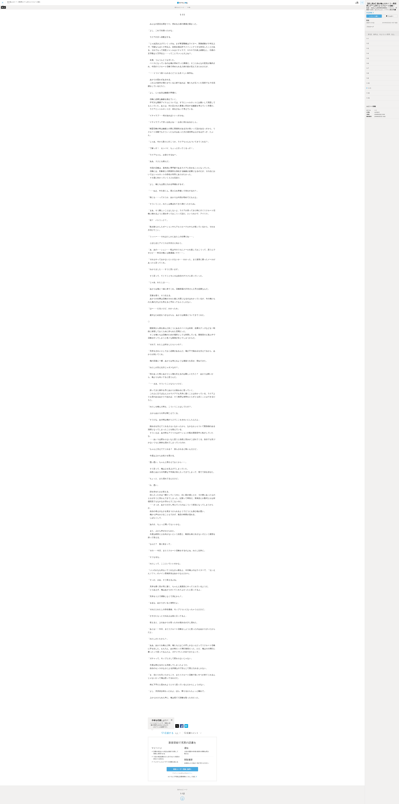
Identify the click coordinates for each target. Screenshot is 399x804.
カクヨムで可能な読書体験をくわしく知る (182, 776)
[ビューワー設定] (357, 2)
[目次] (362, 2)
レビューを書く (374, 16)
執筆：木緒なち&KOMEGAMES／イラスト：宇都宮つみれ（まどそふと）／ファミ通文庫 (381, 9)
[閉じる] (171, 720)
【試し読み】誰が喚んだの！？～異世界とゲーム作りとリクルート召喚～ (381, 4)
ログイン (189, 773)
